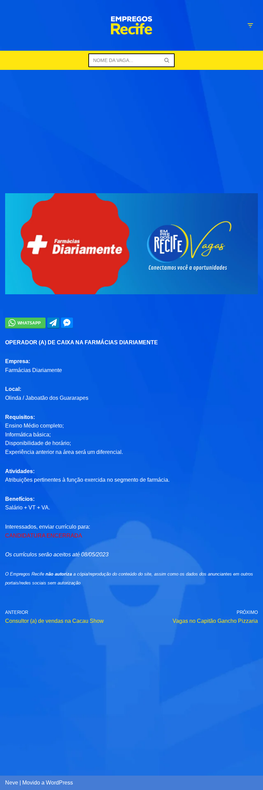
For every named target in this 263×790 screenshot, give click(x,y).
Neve (11, 783)
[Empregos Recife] (131, 25)
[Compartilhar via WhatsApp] (25, 323)
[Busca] (167, 60)
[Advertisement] (131, 121)
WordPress (59, 783)
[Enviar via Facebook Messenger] (67, 323)
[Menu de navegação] (250, 25)
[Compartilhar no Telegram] (53, 323)
